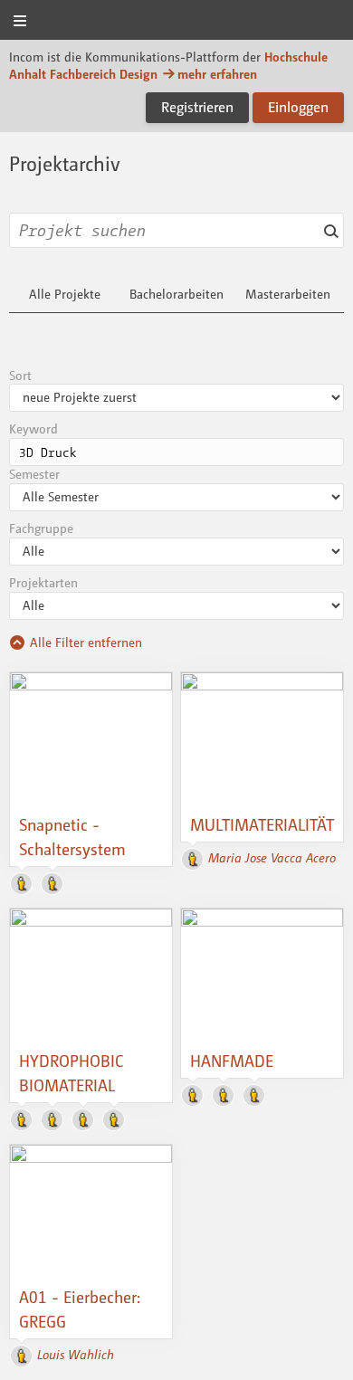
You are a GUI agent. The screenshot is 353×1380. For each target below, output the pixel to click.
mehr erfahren (217, 73)
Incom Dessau (176, 21)
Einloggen (298, 107)
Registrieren (197, 107)
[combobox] (176, 230)
